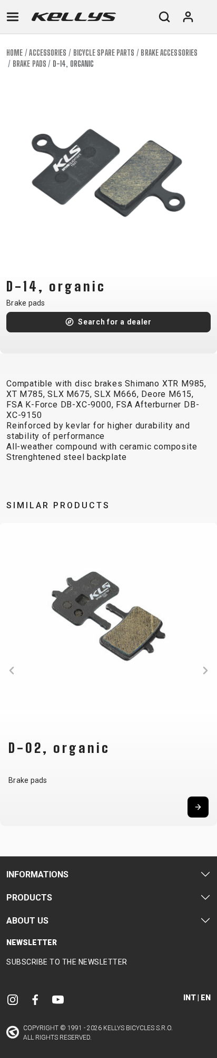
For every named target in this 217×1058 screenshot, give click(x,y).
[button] (11, 670)
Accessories (47, 52)
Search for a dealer (114, 322)
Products (29, 898)
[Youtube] (58, 999)
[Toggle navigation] (12, 17)
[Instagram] (12, 999)
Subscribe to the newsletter (66, 962)
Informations (37, 874)
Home (14, 52)
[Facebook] (35, 999)
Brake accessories (169, 52)
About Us (27, 921)
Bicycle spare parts (104, 52)
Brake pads (29, 63)
